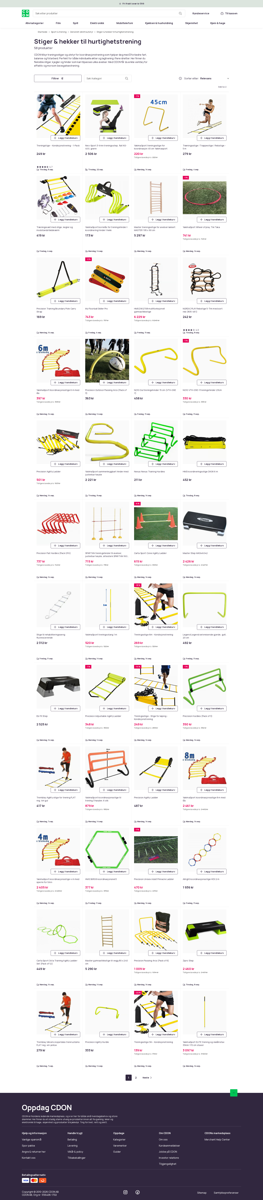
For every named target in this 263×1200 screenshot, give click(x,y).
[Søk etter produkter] (180, 13)
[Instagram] (125, 1192)
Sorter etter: (191, 78)
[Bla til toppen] (233, 1093)
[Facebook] (137, 1192)
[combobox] (109, 13)
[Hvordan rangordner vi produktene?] (180, 78)
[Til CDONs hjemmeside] (25, 13)
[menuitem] (34, 23)
